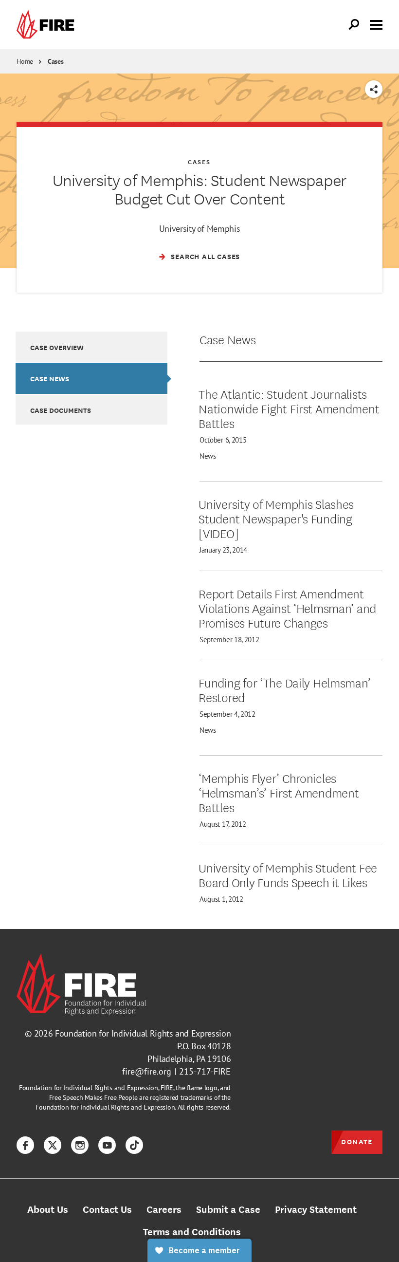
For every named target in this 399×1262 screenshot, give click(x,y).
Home (25, 61)
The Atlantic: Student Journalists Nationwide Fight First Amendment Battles (289, 408)
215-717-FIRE (205, 1071)
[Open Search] (354, 25)
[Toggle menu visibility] (376, 24)
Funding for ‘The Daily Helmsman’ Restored (284, 689)
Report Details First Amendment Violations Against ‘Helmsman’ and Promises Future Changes (287, 608)
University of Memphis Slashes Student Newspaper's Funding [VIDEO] (276, 518)
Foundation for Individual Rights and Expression (143, 1033)
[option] (91, 346)
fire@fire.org (146, 1071)
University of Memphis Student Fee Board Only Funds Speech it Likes (288, 874)
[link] (48, 24)
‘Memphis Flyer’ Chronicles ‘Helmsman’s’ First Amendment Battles (279, 792)
